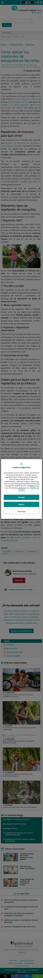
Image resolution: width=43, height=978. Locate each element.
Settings (21, 511)
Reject (21, 504)
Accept (21, 497)
